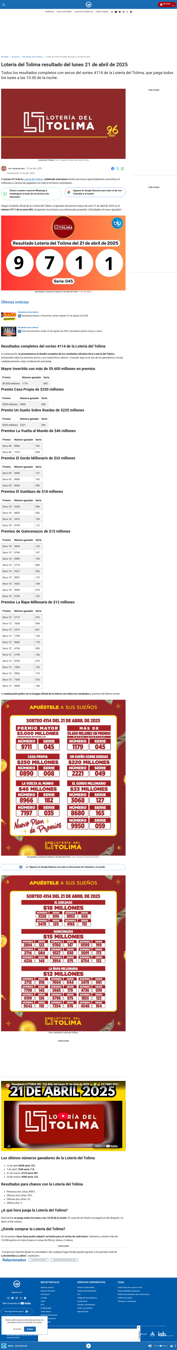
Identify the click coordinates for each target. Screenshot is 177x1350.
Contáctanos (82, 1301)
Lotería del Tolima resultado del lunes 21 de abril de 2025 (68, 57)
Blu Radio (4, 57)
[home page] (88, 4)
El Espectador (46, 1308)
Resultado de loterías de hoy (64, 1260)
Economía (15, 57)
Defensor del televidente (86, 1291)
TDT (79, 1294)
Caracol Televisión (48, 1291)
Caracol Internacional (49, 1315)
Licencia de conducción (83, 12)
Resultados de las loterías (33, 57)
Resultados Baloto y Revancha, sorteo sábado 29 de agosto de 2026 (55, 315)
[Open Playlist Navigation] (175, 1345)
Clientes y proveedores (86, 1305)
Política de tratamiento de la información (133, 1294)
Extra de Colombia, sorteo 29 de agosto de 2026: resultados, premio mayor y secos (62, 331)
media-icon (88, 1345)
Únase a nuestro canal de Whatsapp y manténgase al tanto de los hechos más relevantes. (29, 193)
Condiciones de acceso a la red (130, 1288)
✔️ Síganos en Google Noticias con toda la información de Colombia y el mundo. (66, 867)
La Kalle (44, 1298)
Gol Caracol (45, 1294)
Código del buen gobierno (87, 1298)
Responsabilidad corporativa (129, 1291)
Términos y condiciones (127, 1301)
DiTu (42, 1305)
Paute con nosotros (85, 1308)
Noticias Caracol (47, 1288)
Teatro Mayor (46, 1312)
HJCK (43, 1301)
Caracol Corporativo (48, 1319)
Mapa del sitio (82, 1312)
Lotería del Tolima (33, 179)
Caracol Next (46, 1322)
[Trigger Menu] (3, 4)
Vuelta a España (102, 12)
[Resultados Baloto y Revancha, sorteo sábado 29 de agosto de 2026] (8, 316)
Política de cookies (125, 1298)
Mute (150, 1346)
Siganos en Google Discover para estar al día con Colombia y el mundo (97, 192)
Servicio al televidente (85, 1288)
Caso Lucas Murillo (64, 12)
